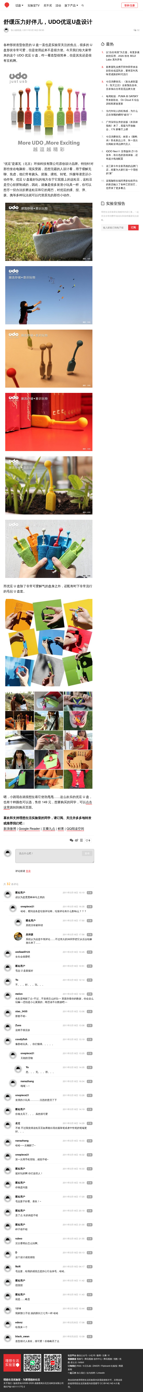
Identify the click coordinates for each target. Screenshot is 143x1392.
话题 (18, 5)
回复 (90, 892)
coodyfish (21, 1039)
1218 (18, 1308)
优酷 (116, 1358)
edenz (18, 1322)
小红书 (92, 1355)
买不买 (48, 5)
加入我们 (81, 1372)
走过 (17, 1123)
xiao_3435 (21, 1011)
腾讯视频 (108, 1358)
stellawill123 (22, 952)
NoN (17, 1266)
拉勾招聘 (91, 1372)
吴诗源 (29, 934)
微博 (99, 1355)
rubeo (18, 1238)
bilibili (81, 1362)
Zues (18, 1025)
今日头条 (87, 1365)
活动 (58, 5)
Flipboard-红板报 (109, 1365)
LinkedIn (101, 1372)
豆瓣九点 (49, 828)
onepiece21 (27, 906)
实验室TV (34, 5)
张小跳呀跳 (16, 29)
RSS (79, 1365)
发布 (87, 853)
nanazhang (27, 1081)
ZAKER (96, 1365)
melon (19, 993)
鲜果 (61, 828)
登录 (28, 871)
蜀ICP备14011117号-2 (14, 1386)
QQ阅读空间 (75, 828)
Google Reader (29, 828)
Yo (16, 979)
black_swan (22, 1336)
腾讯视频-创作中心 (93, 1358)
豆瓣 (104, 1355)
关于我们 (7, 1383)
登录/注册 (129, 5)
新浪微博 (9, 828)
